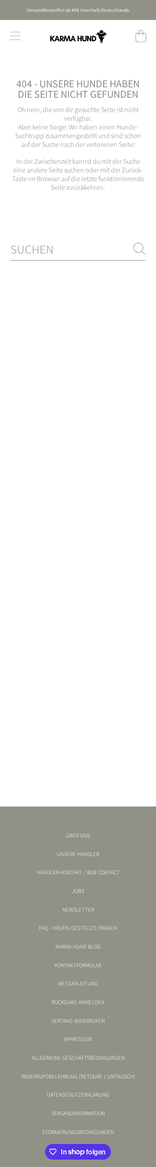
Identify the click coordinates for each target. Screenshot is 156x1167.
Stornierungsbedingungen (78, 1132)
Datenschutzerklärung (78, 1095)
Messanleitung (78, 984)
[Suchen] (139, 248)
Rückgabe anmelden (78, 1002)
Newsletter (78, 910)
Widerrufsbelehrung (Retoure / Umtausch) (78, 1077)
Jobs (78, 891)
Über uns (78, 836)
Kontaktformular (78, 965)
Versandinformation (78, 1113)
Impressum (78, 1039)
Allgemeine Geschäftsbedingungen (78, 1058)
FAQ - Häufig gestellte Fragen (78, 928)
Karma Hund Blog (78, 947)
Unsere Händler (78, 854)
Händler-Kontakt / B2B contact (78, 872)
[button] (15, 36)
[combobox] (78, 249)
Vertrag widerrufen (78, 1021)
